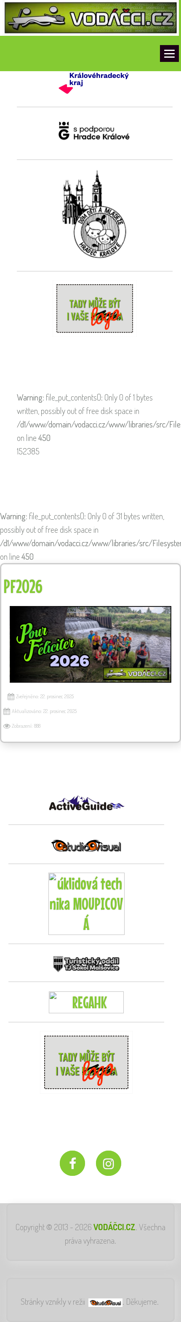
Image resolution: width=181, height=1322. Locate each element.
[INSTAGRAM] (108, 1163)
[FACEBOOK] (72, 1163)
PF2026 (23, 586)
